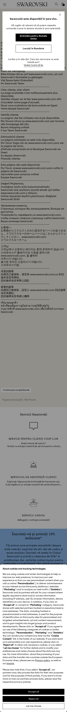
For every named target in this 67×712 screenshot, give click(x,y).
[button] (60, 15)
